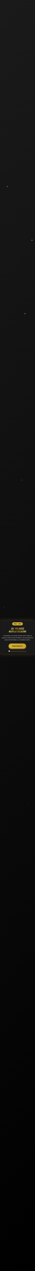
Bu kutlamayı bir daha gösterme (18, 651)
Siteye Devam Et (17, 646)
